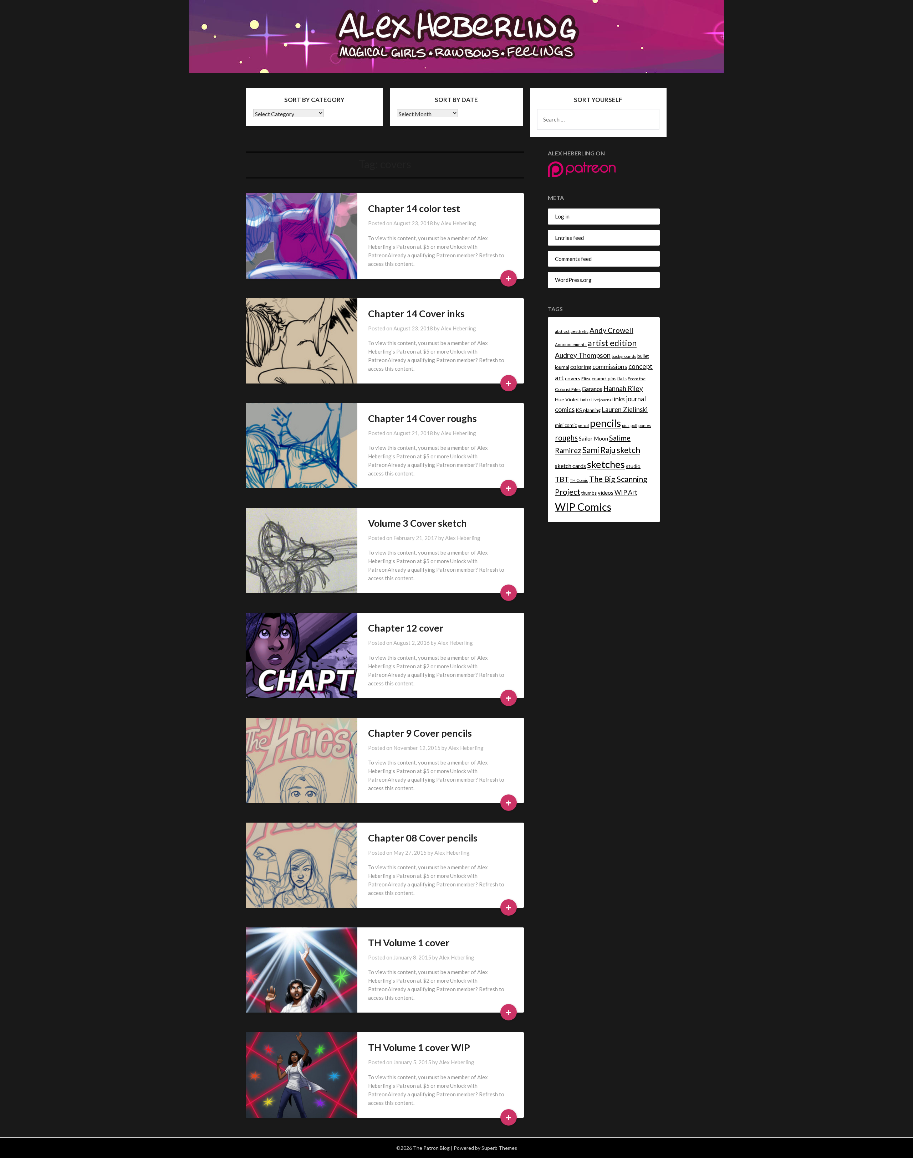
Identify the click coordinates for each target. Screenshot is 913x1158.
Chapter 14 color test (414, 208)
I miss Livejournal (596, 399)
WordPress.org (573, 280)
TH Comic (579, 480)
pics (625, 425)
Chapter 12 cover (405, 628)
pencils (605, 423)
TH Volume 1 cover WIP (419, 1047)
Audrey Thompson (583, 355)
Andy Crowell (611, 330)
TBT (562, 479)
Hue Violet (567, 399)
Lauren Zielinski (625, 409)
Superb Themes (499, 1148)
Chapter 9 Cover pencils (420, 733)
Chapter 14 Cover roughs (422, 418)
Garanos (592, 388)
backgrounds (624, 356)
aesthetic (579, 331)
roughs (566, 437)
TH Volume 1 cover (408, 942)
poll (634, 425)
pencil (583, 425)
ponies (644, 425)
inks (619, 399)
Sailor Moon (593, 438)
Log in (562, 216)
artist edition (612, 343)
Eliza (586, 378)
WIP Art (625, 492)
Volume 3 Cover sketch (417, 523)
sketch (628, 450)
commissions (609, 366)
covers (572, 378)
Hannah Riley (623, 388)
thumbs (589, 493)
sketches (606, 464)
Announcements (571, 344)
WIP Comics (583, 506)
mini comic (566, 425)
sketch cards (570, 465)
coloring (580, 366)
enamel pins (604, 378)
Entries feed (569, 238)
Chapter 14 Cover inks (416, 313)
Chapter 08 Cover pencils (423, 838)
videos (605, 492)
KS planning (588, 410)
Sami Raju (599, 450)
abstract (562, 331)
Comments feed (573, 259)
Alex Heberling (458, 223)
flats (622, 378)
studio (633, 466)
